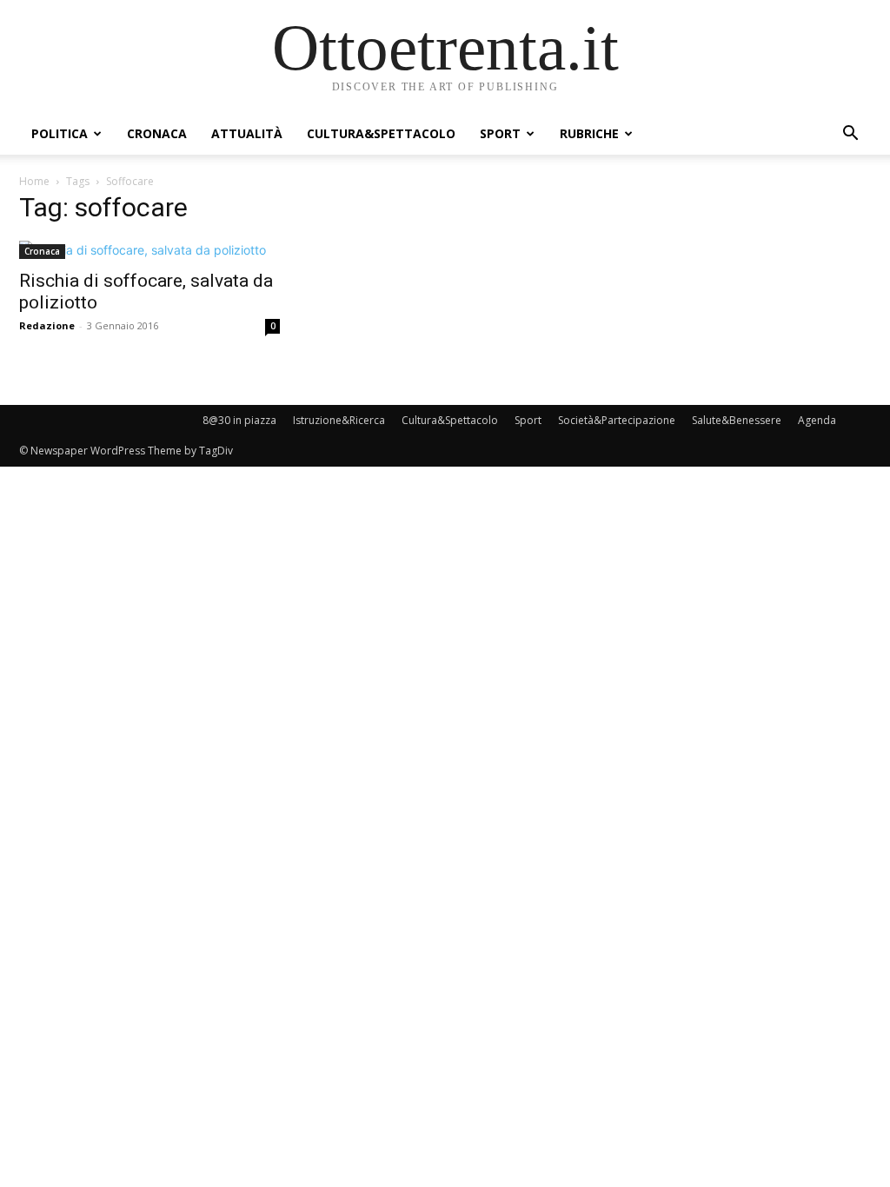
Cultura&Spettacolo (381, 133)
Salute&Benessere (736, 420)
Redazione (47, 325)
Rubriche (589, 133)
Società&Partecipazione (616, 420)
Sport (500, 133)
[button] (850, 135)
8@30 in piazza (239, 420)
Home (34, 181)
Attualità (246, 133)
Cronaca (157, 133)
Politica (59, 133)
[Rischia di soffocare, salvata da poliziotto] (149, 250)
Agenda (817, 420)
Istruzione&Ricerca (339, 420)
